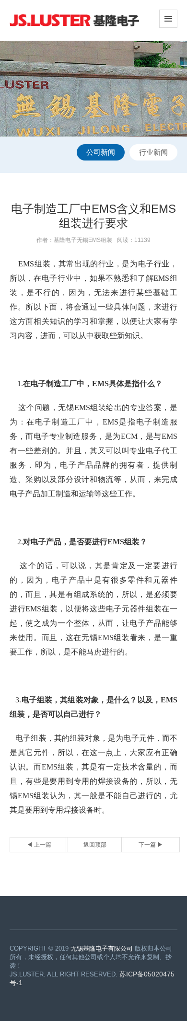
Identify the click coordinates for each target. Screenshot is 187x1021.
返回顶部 (94, 844)
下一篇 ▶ (151, 844)
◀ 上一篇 (39, 844)
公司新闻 (100, 152)
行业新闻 (153, 152)
